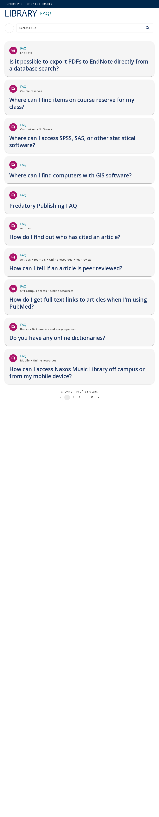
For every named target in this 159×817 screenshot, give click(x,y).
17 (92, 397)
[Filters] (9, 28)
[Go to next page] (98, 397)
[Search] (148, 28)
